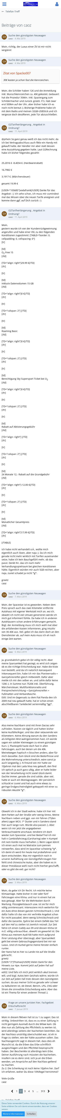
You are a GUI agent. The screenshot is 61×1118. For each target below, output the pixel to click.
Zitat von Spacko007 (17, 73)
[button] (4, 4)
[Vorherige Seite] (12, 1091)
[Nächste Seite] (48, 1091)
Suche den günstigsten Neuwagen (27, 35)
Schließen (31, 1113)
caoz (10, 38)
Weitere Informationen (13, 1113)
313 (43, 1091)
